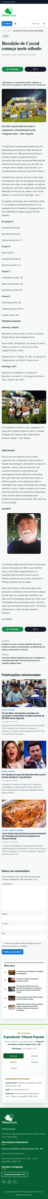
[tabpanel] (24, 1088)
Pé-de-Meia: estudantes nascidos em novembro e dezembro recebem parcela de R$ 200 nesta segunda (23, 716)
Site (3, 933)
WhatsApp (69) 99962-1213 (15, 1174)
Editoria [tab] (13, 1062)
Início (3, 31)
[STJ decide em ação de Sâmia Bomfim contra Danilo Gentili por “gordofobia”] (24, 755)
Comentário (7, 884)
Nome (5, 914)
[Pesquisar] (44, 24)
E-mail (5, 924)
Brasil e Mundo (8, 710)
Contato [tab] (13, 1068)
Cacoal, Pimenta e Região (12, 830)
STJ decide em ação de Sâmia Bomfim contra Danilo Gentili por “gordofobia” (24, 775)
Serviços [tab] (34, 1062)
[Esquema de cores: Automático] (15, 24)
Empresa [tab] (13, 1056)
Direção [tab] (34, 1056)
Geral (9, 31)
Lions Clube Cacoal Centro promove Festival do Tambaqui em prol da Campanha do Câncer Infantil (24, 836)
